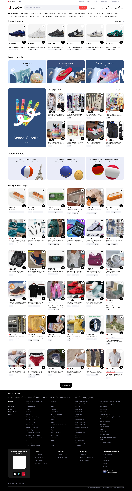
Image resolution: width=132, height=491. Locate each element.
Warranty (96, 1)
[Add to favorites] (24, 26)
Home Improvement (21, 16)
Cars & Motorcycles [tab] (64, 397)
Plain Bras (78, 406)
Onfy (104, 457)
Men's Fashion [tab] (28, 397)
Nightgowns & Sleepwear (107, 404)
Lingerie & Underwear (32, 427)
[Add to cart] (24, 42)
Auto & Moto (82, 16)
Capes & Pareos (105, 414)
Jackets (53, 404)
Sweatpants (78, 412)
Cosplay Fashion (30, 425)
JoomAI (105, 466)
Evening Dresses (55, 417)
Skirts (52, 406)
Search (83, 7)
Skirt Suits (103, 424)
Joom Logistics (107, 454)
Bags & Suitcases (60, 16)
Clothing (10, 401)
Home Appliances (36, 13)
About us (83, 454)
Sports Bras (103, 409)
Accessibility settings (41, 463)
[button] (15, 474)
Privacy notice (39, 457)
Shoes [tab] (84, 397)
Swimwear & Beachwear (33, 445)
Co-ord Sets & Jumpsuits (33, 432)
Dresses (28, 409)
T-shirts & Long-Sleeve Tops (34, 401)
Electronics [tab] (52, 397)
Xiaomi (10, 16)
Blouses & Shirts (30, 422)
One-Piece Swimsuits (81, 427)
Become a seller (62, 454)
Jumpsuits (78, 445)
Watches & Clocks (112, 13)
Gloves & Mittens (105, 429)
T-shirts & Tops (30, 404)
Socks (27, 440)
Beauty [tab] (76, 397)
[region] (66, 37)
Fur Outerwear (79, 440)
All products (118, 21)
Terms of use (38, 460)
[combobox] (51, 7)
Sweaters (53, 409)
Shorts (52, 427)
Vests (101, 439)
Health (38, 16)
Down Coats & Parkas (81, 404)
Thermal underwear (106, 442)
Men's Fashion (62, 13)
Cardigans (54, 438)
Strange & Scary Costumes (108, 437)
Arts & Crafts (72, 16)
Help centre (81, 1)
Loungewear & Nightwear (33, 435)
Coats (52, 445)
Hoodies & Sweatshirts (32, 417)
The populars (54, 89)
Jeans (52, 419)
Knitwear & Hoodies (31, 406)
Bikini (52, 440)
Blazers (77, 438)
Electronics (24, 13)
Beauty (32, 16)
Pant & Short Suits (56, 432)
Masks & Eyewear (105, 434)
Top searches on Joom (115, 1)
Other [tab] (91, 397)
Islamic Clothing (80, 443)
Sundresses (78, 409)
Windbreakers (79, 419)
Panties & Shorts (105, 421)
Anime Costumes (80, 432)
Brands (90, 13)
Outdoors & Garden (111, 16)
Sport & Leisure (99, 13)
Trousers (28, 412)
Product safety (84, 460)
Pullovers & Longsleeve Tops (34, 438)
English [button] (12, 1)
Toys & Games (93, 16)
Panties (77, 430)
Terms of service (62, 457)
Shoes (70, 13)
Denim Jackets (104, 426)
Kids (101, 16)
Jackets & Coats (30, 419)
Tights (77, 417)
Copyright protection (86, 457)
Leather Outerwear (105, 432)
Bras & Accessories (56, 414)
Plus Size (11, 406)
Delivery (89, 1)
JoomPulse (106, 460)
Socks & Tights (30, 430)
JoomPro (105, 463)
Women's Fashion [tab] (15, 397)
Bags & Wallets (12, 412)
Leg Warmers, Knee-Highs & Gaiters (110, 401)
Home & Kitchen (48, 16)
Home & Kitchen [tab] (40, 397)
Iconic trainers (15, 21)
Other (10, 414)
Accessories (11, 404)
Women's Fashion (80, 13)
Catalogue (104, 1)
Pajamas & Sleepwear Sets (58, 425)
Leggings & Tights (80, 422)
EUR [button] (19, 1)
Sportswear (29, 443)
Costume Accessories (81, 401)
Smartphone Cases (49, 13)
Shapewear (103, 406)
